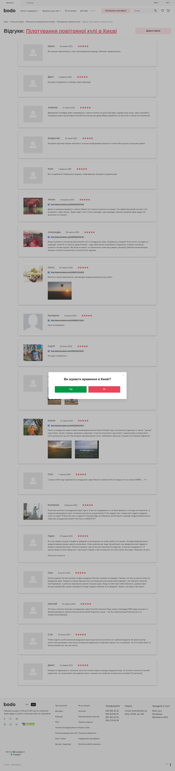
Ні (104, 389)
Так (71, 389)
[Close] (123, 375)
